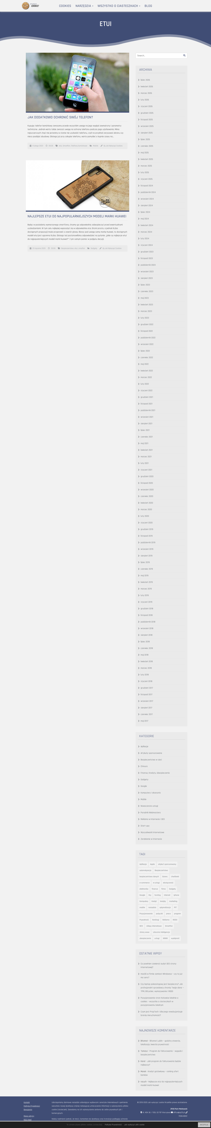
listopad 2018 (147, 615)
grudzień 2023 (147, 251)
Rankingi (155, 920)
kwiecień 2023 (147, 304)
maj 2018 (144, 654)
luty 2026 (145, 99)
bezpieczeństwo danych (149, 876)
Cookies (65, 6)
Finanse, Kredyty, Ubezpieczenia (155, 773)
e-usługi (156, 882)
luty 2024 (145, 238)
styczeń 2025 (147, 179)
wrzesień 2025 (147, 126)
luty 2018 (145, 674)
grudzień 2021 (147, 397)
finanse (155, 889)
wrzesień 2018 (147, 628)
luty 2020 (145, 516)
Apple (152, 864)
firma (163, 889)
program (177, 913)
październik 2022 (148, 337)
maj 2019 (144, 575)
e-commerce (145, 882)
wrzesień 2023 (147, 271)
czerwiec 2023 (147, 291)
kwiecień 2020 (147, 503)
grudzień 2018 (147, 608)
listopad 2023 (147, 258)
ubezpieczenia (145, 938)
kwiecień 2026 (147, 86)
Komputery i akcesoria (151, 792)
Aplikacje (144, 746)
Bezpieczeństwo (67, 248)
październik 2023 (148, 265)
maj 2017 (144, 721)
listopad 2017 (146, 694)
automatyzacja (145, 870)
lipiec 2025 (145, 139)
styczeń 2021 (146, 469)
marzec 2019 (146, 588)
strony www (144, 932)
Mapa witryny (29, 1116)
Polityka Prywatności (32, 1106)
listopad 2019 (147, 536)
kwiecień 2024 (147, 225)
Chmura (144, 766)
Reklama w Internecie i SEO (153, 819)
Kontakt (27, 1102)
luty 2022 (145, 384)
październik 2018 (148, 621)
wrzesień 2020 (147, 489)
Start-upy (145, 825)
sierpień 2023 (147, 278)
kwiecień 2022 (147, 370)
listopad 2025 (147, 119)
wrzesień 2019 (147, 549)
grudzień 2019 (147, 529)
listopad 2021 (146, 403)
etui (60, 146)
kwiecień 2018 (147, 661)
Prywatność (144, 920)
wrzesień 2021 (147, 417)
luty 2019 (145, 595)
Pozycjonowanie (146, 913)
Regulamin (28, 1109)
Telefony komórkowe (79, 146)
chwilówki (175, 876)
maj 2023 (145, 298)
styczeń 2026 (147, 106)
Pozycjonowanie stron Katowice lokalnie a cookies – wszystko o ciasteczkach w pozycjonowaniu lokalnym (159, 1001)
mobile (142, 907)
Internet (167, 895)
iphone (176, 895)
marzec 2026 (146, 93)
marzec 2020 (146, 509)
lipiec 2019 (145, 562)
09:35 (51, 146)
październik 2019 (148, 542)
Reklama (165, 920)
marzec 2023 (146, 311)
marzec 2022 (146, 377)
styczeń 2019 (146, 602)
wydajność (175, 938)
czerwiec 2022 (147, 357)
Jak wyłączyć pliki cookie (134, 1124)
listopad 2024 (147, 185)
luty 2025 (145, 172)
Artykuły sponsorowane (151, 753)
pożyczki (159, 913)
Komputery (144, 901)
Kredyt (154, 901)
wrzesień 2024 (147, 199)
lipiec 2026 (145, 80)
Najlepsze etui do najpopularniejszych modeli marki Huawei (77, 216)
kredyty (163, 901)
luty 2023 (145, 317)
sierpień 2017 (146, 707)
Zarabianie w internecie (151, 839)
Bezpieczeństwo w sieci (151, 759)
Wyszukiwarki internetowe (152, 832)
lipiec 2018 (145, 641)
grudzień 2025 (147, 113)
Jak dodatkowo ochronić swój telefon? (60, 117)
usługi (156, 938)
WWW (165, 938)
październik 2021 (148, 410)
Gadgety (94, 248)
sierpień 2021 (146, 423)
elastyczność (168, 882)
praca (168, 913)
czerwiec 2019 (147, 569)
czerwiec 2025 (147, 146)
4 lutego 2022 (37, 146)
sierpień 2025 (147, 132)
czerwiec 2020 (147, 496)
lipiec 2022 (145, 351)
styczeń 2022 (146, 390)
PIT (175, 907)
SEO (141, 926)
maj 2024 (145, 218)
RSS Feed (27, 1120)
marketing (173, 901)
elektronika (144, 889)
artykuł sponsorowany (167, 864)
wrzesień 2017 (147, 701)
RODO (175, 920)
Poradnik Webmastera (151, 812)
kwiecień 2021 (147, 450)
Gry (150, 895)
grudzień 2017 (147, 688)
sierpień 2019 (146, 555)
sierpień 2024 (147, 205)
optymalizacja (165, 907)
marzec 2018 (146, 668)
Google (144, 786)
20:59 (53, 248)
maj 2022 (145, 364)
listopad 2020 (147, 483)
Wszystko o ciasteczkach (118, 6)
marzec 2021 (146, 456)
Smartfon (66, 146)
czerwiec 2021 (147, 436)
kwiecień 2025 (147, 159)
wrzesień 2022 (147, 344)
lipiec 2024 (145, 212)
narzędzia (152, 907)
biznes (165, 876)
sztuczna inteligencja (161, 932)
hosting (158, 895)
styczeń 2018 (146, 681)
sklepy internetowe (154, 926)
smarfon (81, 248)
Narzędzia (84, 6)
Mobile (95, 146)
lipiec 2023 (145, 284)
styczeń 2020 (147, 522)
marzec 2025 (146, 165)
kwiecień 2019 (147, 582)
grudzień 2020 (147, 476)
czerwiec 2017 (147, 714)
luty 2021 (145, 463)
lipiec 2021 (145, 430)
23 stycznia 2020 (39, 248)
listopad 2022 (147, 331)
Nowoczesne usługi (149, 806)
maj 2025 (145, 152)
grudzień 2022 (147, 324)
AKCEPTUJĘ (204, 1125)
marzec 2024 (146, 232)
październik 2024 (148, 192)
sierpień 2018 (146, 635)
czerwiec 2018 (147, 648)
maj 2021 (144, 443)
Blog (148, 6)
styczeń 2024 (147, 245)
